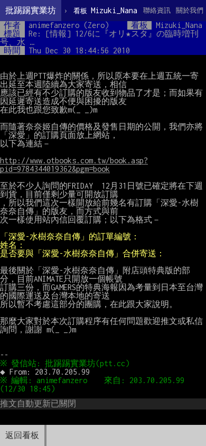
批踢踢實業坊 (30, 10)
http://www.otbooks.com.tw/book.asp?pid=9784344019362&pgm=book (74, 164)
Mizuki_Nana (105, 10)
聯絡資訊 (157, 10)
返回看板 (22, 435)
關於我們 (189, 10)
